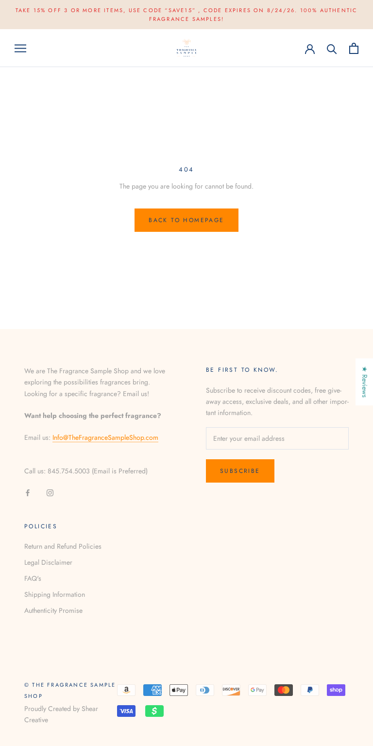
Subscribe (240, 471)
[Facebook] (27, 492)
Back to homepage (186, 220)
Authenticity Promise (53, 610)
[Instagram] (50, 492)
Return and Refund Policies (63, 546)
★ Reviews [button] (365, 382)
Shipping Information (54, 594)
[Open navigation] (20, 48)
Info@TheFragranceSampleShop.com (105, 437)
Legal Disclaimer (48, 562)
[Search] (332, 48)
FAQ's (32, 578)
